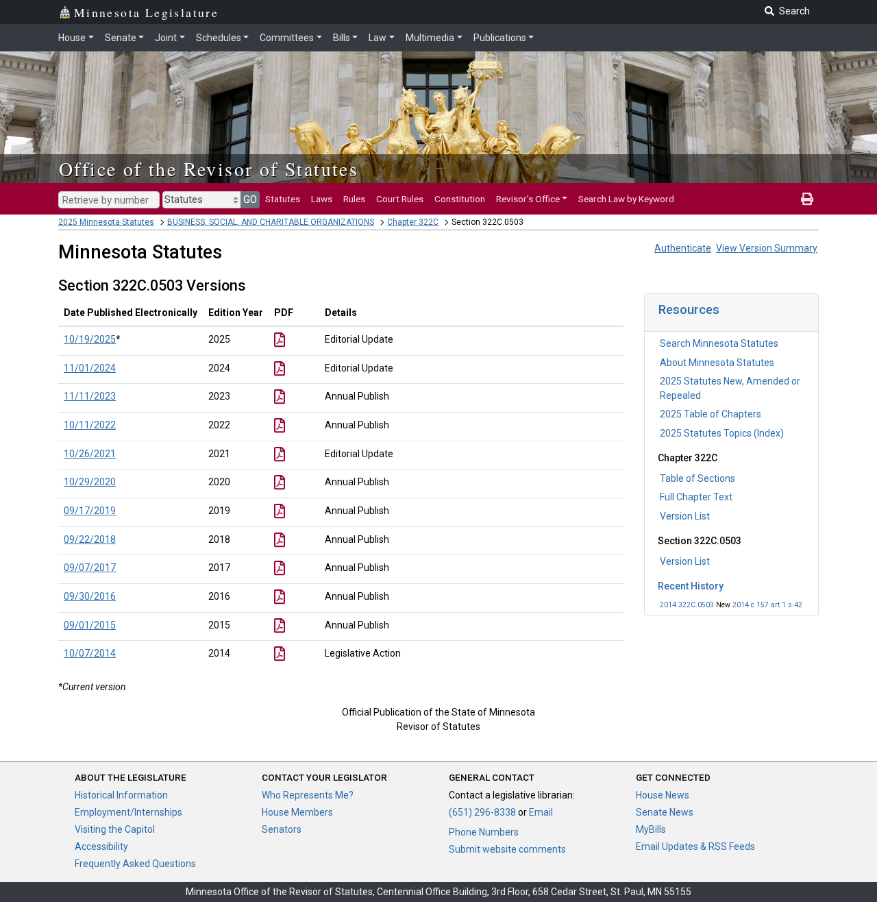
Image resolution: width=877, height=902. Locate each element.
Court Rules (399, 198)
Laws (321, 198)
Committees (287, 37)
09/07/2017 (90, 567)
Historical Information (121, 795)
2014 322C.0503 (687, 604)
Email (541, 812)
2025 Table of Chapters (710, 414)
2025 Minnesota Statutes (106, 222)
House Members (297, 812)
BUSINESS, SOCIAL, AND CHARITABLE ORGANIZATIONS (270, 222)
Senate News (664, 812)
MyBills (651, 829)
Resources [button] (688, 309)
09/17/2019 (90, 510)
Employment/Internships (128, 812)
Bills (341, 37)
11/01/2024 (90, 368)
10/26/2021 (90, 453)
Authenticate (682, 248)
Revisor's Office (528, 198)
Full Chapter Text (696, 496)
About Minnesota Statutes (717, 362)
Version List (685, 516)
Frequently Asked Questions (135, 863)
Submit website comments (507, 849)
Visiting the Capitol (115, 829)
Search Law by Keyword (626, 198)
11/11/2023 (90, 396)
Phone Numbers (484, 832)
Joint (166, 37)
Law (377, 37)
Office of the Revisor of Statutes (208, 169)
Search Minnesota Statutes (719, 343)
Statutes (282, 198)
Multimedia (430, 37)
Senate (120, 37)
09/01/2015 (90, 625)
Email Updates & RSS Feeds (695, 846)
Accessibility (101, 846)
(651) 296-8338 (482, 812)
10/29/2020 (90, 481)
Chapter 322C (412, 222)
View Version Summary (766, 248)
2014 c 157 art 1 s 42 (767, 604)
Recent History (691, 586)
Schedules (218, 37)
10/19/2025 (90, 339)
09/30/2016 (90, 596)
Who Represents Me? (308, 795)
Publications (499, 37)
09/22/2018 (90, 539)
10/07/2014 (90, 653)
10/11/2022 (90, 424)
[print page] (807, 198)
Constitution (459, 198)
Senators (281, 829)
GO (250, 199)
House (72, 37)
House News (662, 795)
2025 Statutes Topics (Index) (722, 433)
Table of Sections (697, 478)
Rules (354, 198)
